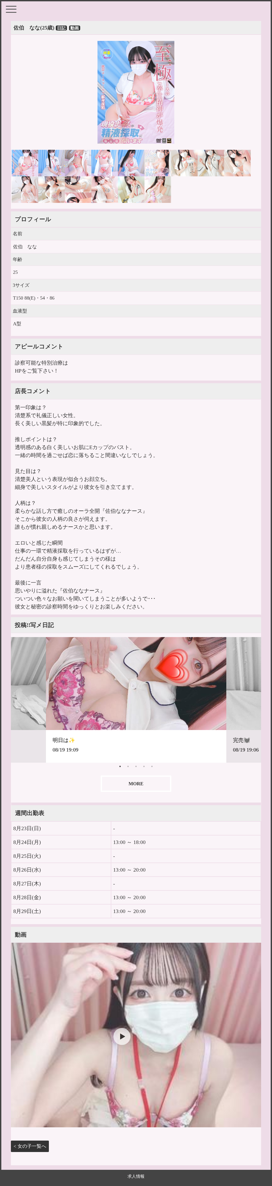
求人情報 (136, 1176)
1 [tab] (120, 766)
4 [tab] (144, 766)
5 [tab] (152, 766)
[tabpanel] (136, 699)
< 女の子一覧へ (30, 1146)
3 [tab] (136, 766)
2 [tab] (128, 766)
